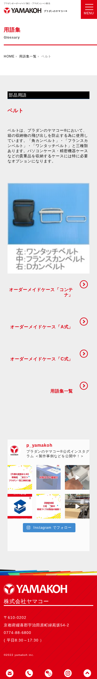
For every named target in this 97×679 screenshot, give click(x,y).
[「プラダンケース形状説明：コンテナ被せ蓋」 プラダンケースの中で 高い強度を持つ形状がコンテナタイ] (20, 506)
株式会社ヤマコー (22, 13)
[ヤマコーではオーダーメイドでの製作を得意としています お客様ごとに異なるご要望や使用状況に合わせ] (48, 477)
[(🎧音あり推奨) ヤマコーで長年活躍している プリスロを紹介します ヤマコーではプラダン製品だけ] (77, 506)
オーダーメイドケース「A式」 (41, 327)
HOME (9, 56)
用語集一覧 (28, 56)
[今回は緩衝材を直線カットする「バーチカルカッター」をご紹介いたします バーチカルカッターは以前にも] (77, 477)
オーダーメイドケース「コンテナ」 (41, 292)
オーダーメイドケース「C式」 (41, 359)
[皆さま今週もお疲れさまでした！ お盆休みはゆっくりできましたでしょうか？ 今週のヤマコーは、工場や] (48, 506)
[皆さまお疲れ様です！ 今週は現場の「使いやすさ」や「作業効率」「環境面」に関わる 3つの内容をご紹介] (20, 477)
